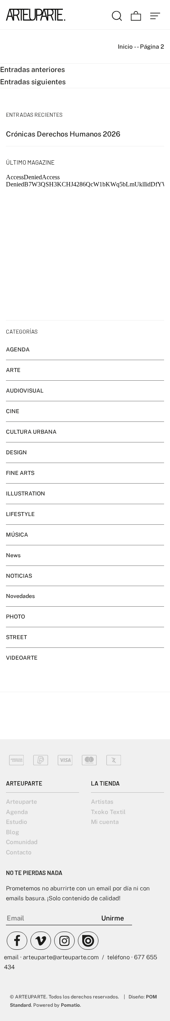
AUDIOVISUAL (24, 390)
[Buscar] (117, 14)
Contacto (19, 852)
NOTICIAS (19, 576)
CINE (12, 411)
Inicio (125, 46)
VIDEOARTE (22, 658)
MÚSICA (17, 534)
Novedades (20, 596)
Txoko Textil (108, 811)
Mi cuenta (105, 821)
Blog (12, 832)
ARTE (13, 370)
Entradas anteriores (32, 69)
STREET (16, 637)
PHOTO (15, 617)
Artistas (102, 801)
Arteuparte (21, 801)
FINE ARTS (20, 473)
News (13, 555)
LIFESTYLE (20, 514)
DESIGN (16, 452)
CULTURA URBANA (31, 432)
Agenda (17, 811)
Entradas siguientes (33, 82)
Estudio (16, 821)
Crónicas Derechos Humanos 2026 (63, 134)
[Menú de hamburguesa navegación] (155, 14)
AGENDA (18, 349)
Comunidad (22, 842)
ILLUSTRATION (25, 493)
